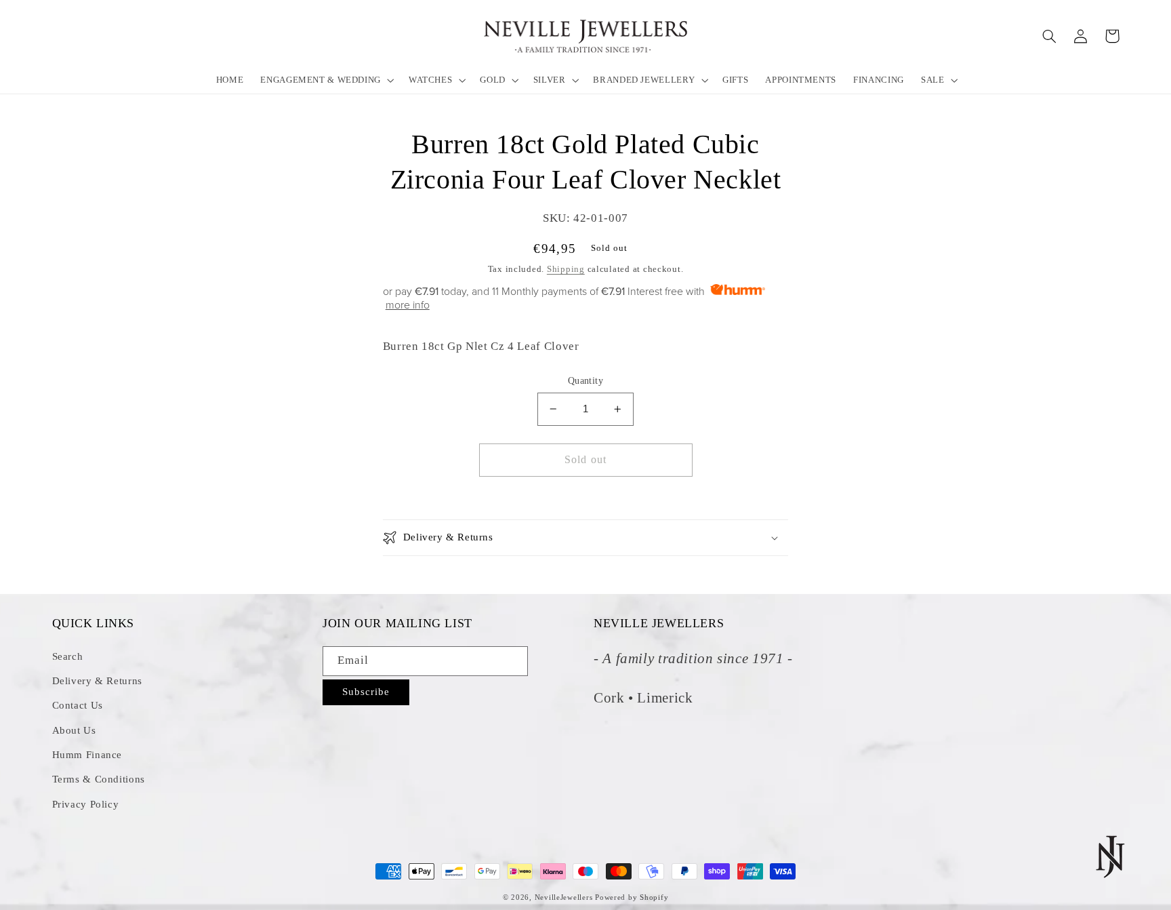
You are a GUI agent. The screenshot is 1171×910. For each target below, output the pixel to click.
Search (67, 656)
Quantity (585, 381)
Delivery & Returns (97, 680)
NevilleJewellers (564, 897)
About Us (74, 730)
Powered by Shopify (631, 897)
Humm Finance (87, 754)
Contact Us (77, 705)
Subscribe (366, 691)
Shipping (566, 269)
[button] (326, 80)
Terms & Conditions (98, 779)
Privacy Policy (85, 804)
